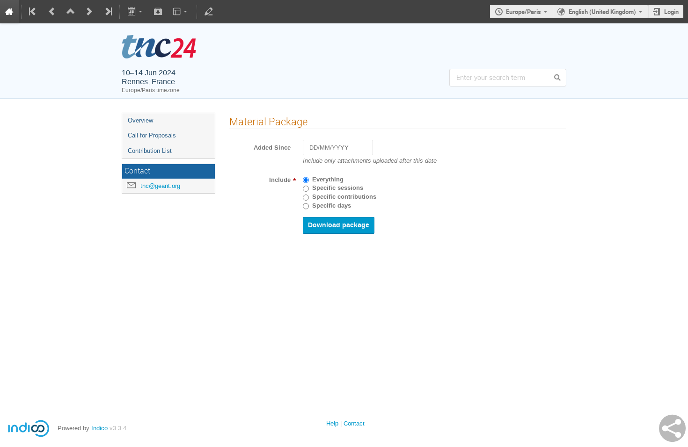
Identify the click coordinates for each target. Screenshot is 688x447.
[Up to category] (70, 11)
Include (280, 180)
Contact (354, 423)
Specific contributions (344, 197)
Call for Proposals (152, 135)
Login (671, 11)
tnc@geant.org (160, 186)
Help (332, 423)
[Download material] (158, 11)
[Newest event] (107, 11)
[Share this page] (672, 428)
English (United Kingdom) (602, 11)
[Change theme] (181, 11)
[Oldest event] (33, 11)
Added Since (272, 148)
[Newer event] (89, 11)
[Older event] (52, 11)
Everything (328, 179)
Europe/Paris (523, 11)
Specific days (331, 206)
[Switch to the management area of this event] (208, 11)
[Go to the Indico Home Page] (9, 11)
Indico (99, 428)
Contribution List (150, 150)
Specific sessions (337, 188)
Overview (140, 120)
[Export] (135, 11)
